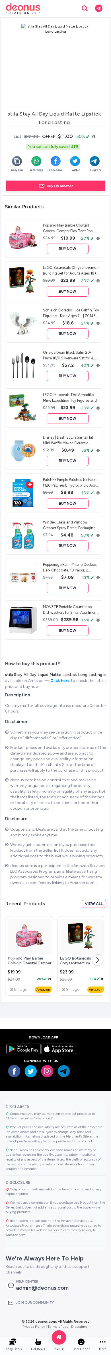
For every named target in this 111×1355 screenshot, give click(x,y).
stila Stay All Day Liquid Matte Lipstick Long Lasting (54, 674)
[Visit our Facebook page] (14, 1071)
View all (94, 903)
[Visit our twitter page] (30, 1071)
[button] (97, 960)
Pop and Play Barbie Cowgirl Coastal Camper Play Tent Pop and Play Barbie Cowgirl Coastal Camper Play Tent (69, 228)
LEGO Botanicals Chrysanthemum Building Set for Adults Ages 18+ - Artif (80, 965)
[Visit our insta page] (47, 1071)
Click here (60, 680)
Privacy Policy (33, 1326)
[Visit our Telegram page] (63, 1071)
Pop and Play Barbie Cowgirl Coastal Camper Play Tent (30, 963)
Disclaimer (80, 1326)
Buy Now (67, 249)
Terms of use (58, 1326)
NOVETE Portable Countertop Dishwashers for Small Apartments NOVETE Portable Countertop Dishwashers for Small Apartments (71, 609)
